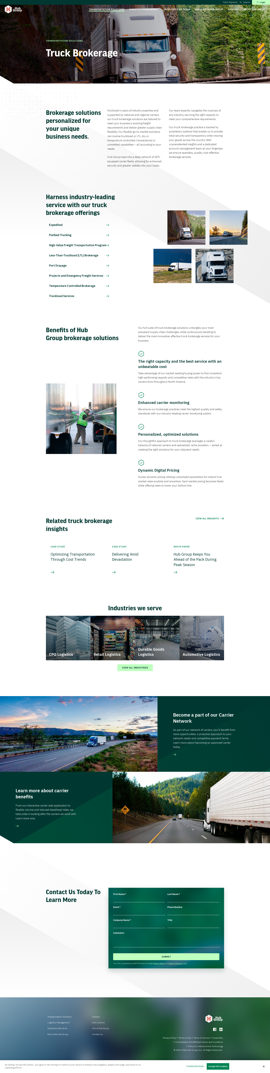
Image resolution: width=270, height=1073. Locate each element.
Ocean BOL (217, 1037)
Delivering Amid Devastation (125, 557)
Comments (118, 933)
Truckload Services (61, 296)
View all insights (207, 518)
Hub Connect (98, 1022)
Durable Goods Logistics (151, 652)
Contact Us (97, 1034)
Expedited (55, 225)
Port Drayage (58, 265)
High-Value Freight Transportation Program (77, 245)
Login (262, 2)
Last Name (173, 894)
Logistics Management (144, 9)
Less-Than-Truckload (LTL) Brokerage (73, 255)
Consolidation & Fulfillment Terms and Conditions (199, 1042)
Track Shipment (230, 2)
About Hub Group (254, 9)
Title (169, 920)
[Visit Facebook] (214, 1029)
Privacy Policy (158, 963)
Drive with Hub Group (209, 9)
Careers (233, 9)
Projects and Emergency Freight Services (76, 275)
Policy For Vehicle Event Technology (205, 1046)
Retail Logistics (107, 654)
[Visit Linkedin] (221, 1029)
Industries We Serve (176, 9)
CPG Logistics (61, 654)
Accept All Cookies (217, 1066)
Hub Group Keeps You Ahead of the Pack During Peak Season (195, 559)
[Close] (264, 1066)
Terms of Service (175, 963)
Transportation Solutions (106, 9)
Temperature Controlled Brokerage (72, 286)
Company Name (122, 920)
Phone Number (174, 907)
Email (117, 907)
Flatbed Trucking (60, 235)
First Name (119, 894)
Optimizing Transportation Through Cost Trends (73, 557)
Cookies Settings (195, 1066)
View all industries (135, 667)
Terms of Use (185, 1037)
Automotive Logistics (201, 654)
